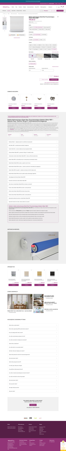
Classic (31, 49)
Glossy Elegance (35, 49)
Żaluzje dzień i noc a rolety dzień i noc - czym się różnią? (19, 310)
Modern (55, 49)
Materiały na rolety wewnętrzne (51, 309)
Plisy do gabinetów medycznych (20, 429)
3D (44, 39)
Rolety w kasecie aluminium (33, 29)
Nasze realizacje (41, 445)
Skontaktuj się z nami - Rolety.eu (32, 445)
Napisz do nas (33, 404)
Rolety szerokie (48, 29)
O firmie (40, 441)
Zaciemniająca (44, 34)
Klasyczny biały (33, 63)
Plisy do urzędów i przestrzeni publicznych (21, 431)
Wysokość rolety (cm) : (45, 68)
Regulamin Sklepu (42, 444)
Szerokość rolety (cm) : (32, 68)
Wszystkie (31, 34)
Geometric (49, 49)
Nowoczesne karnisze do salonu (32, 431)
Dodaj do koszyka (60, 10)
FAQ (30, 441)
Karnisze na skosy (31, 429)
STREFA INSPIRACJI (12, 291)
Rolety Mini (31, 27)
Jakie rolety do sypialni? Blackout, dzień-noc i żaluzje (50, 303)
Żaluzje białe (41, 430)
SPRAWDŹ (38, 1)
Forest (45, 49)
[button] (57, 7)
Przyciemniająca (37, 34)
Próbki (20, 445)
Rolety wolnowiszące (39, 27)
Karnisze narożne (31, 428)
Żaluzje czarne (41, 429)
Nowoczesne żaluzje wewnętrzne (42, 427)
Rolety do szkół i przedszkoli (11, 428)
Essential (41, 49)
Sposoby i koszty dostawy (23, 444)
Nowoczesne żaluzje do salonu (42, 432)
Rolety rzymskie (41, 29)
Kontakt (56, 3)
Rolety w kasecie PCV (47, 27)
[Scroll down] (4, 31)
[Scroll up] (4, 16)
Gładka (41, 39)
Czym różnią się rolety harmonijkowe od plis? (49, 296)
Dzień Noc (36, 39)
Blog (59, 3)
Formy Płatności (21, 441)
